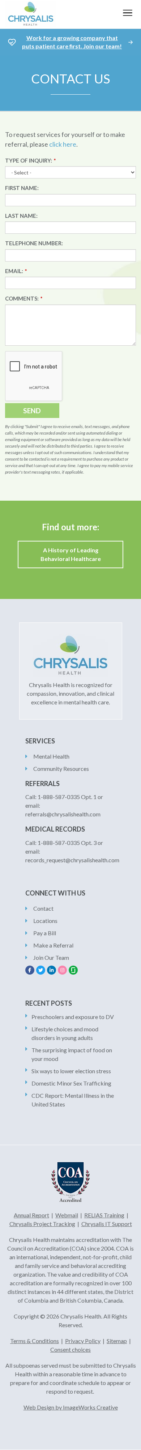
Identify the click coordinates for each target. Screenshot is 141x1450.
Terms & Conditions (34, 1340)
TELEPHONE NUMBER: (34, 243)
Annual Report (31, 1215)
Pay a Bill (44, 932)
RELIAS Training (104, 1215)
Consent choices (70, 1349)
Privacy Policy (83, 1340)
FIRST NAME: (22, 188)
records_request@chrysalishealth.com (72, 859)
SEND (32, 410)
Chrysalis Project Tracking (42, 1223)
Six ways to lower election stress (71, 1070)
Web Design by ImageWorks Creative (71, 1407)
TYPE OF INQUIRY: (28, 160)
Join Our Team (51, 957)
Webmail (66, 1215)
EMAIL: (14, 271)
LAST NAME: (21, 215)
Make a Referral (53, 945)
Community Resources (61, 768)
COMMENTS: (22, 298)
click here (62, 144)
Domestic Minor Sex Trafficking (71, 1083)
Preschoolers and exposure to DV (72, 1016)
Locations (45, 920)
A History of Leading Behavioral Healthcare (70, 554)
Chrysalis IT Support (106, 1223)
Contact (43, 908)
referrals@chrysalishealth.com (63, 814)
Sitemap (117, 1340)
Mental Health (51, 756)
